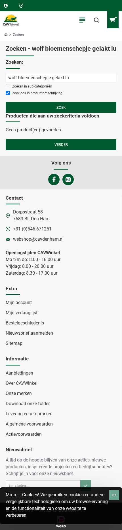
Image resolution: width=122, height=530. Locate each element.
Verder (61, 144)
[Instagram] (68, 179)
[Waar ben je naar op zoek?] (96, 19)
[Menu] (82, 19)
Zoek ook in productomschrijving (36, 93)
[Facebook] (54, 179)
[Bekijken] (113, 19)
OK (114, 495)
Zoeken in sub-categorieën (31, 86)
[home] (6, 34)
